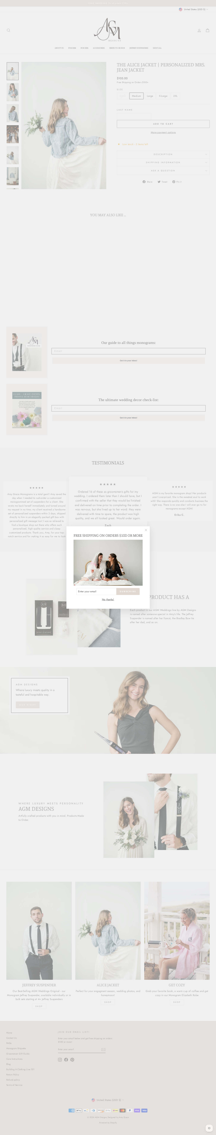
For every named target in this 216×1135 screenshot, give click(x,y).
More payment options (163, 132)
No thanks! (108, 599)
